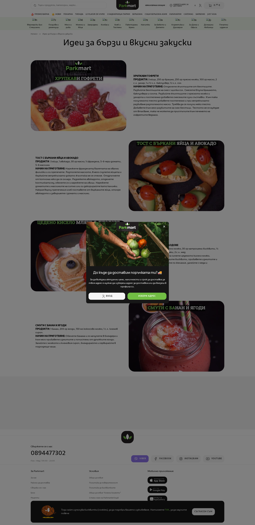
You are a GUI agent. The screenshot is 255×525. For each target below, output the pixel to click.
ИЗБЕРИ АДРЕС (147, 296)
